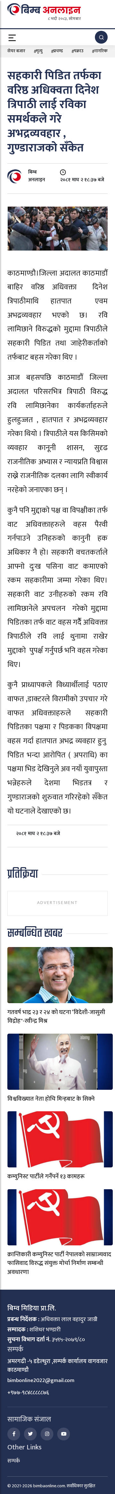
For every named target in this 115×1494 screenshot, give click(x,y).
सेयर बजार (16, 50)
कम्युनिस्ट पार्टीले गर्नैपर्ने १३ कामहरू (46, 1177)
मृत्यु (39, 50)
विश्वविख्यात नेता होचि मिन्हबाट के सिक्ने (51, 1099)
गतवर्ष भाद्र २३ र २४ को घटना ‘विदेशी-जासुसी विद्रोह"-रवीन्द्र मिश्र (56, 1016)
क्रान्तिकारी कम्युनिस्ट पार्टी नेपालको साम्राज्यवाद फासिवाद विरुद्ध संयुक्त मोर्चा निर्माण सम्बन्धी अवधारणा (59, 1263)
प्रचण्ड (58, 50)
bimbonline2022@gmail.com (40, 1380)
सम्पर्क (13, 1460)
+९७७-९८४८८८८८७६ (28, 1392)
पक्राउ (78, 50)
